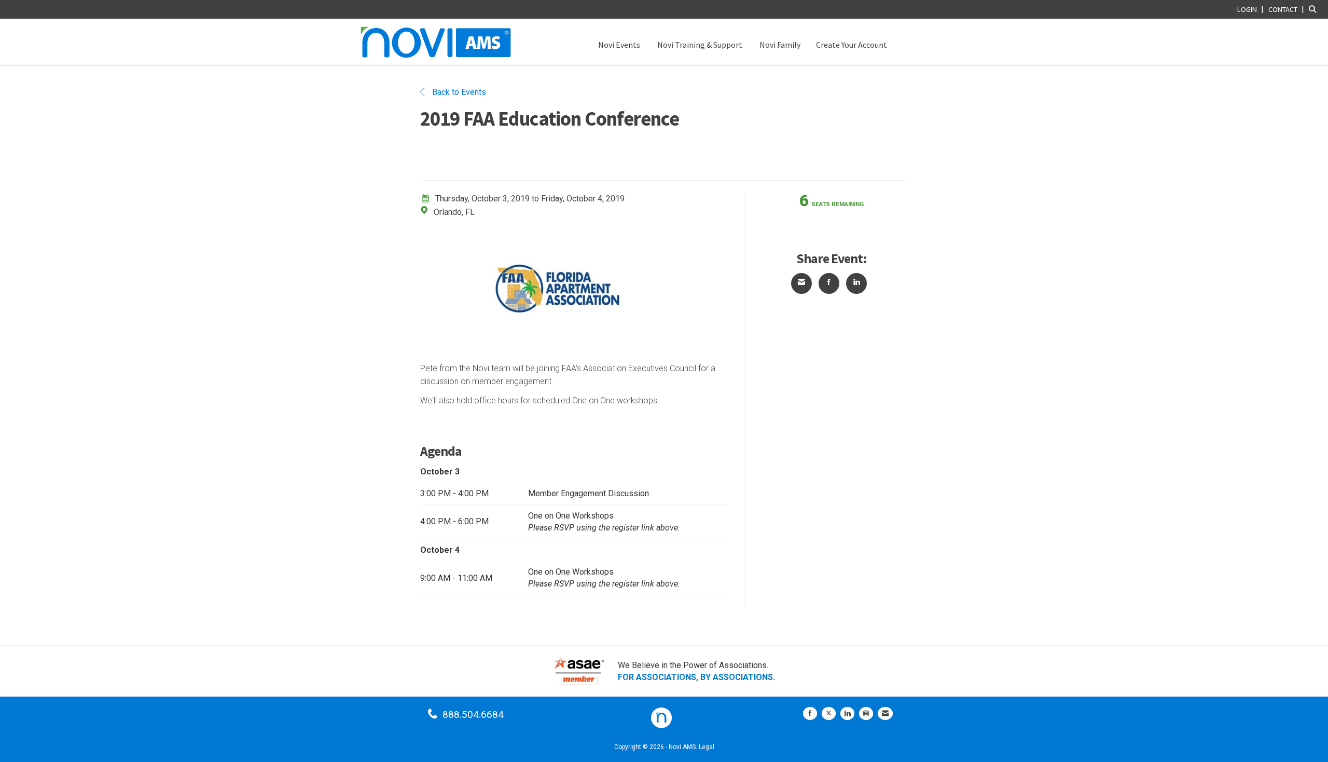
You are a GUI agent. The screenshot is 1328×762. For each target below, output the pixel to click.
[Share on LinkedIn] (856, 283)
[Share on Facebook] (829, 283)
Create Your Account (851, 44)
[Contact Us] (885, 713)
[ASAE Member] (579, 671)
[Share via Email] (801, 283)
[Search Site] (1314, 9)
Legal (706, 747)
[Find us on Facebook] (810, 713)
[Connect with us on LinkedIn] (847, 713)
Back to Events (458, 92)
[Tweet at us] (829, 713)
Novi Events (618, 44)
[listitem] (1251, 9)
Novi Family (779, 44)
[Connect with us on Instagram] (866, 713)
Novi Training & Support (699, 44)
